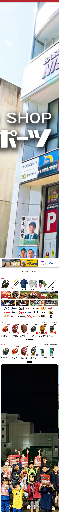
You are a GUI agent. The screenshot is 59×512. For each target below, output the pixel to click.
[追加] (27, 333)
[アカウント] (55, 1)
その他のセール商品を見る (29, 339)
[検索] (54, 1)
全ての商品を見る (29, 361)
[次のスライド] (57, 284)
